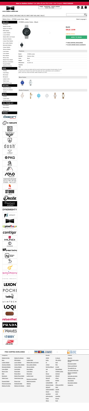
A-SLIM (57, 367)
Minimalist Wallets (7, 45)
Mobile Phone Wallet (8, 59)
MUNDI (57, 380)
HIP (56, 382)
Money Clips (6, 57)
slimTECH (48, 394)
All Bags (5, 70)
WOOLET (48, 387)
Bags (4, 68)
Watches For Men (7, 87)
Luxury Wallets (6, 34)
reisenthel (57, 396)
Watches (5, 85)
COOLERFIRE (49, 382)
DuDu (47, 360)
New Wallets (71, 380)
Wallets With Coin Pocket (9, 37)
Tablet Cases (6, 81)
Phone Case (6, 110)
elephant (57, 373)
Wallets (5, 22)
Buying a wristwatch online (72, 373)
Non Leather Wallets (8, 43)
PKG (56, 364)
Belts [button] (23, 15)
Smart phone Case (7, 83)
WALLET (48, 378)
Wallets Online (6, 19)
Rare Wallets (6, 55)
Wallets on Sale (71, 378)
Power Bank (6, 105)
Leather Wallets (6, 32)
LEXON (57, 389)
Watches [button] (17, 15)
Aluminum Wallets (7, 39)
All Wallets (5, 24)
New (28, 15)
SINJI (56, 387)
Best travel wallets (72, 363)
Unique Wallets (6, 47)
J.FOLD (47, 364)
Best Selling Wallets (72, 382)
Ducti (56, 400)
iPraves (57, 398)
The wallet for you (72, 368)
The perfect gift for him (73, 370)
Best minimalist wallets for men (73, 361)
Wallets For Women (7, 28)
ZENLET (57, 376)
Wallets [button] (5, 15)
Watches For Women (8, 89)
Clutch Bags (6, 72)
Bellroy (57, 391)
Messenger (5, 74)
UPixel (57, 378)
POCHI (47, 391)
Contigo (48, 380)
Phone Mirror (6, 107)
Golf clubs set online (72, 376)
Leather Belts (6, 98)
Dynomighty (48, 376)
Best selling (35, 15)
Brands (5, 113)
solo (47, 369)
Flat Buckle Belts (7, 100)
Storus (47, 400)
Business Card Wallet (8, 61)
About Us (70, 358)
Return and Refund (72, 366)
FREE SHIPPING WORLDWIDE (75, 42)
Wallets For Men (7, 26)
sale (42, 15)
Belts (4, 94)
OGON (47, 358)
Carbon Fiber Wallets (8, 41)
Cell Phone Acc (8, 103)
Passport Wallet (6, 64)
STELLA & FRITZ (59, 385)
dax (47, 371)
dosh (56, 362)
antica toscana (49, 396)
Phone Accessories (6, 383)
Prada (47, 398)
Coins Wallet (6, 53)
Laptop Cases (6, 79)
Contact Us (70, 385)
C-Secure (57, 358)
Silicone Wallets (7, 49)
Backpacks (5, 77)
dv (46, 362)
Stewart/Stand (58, 369)
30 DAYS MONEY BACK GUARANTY (76, 44)
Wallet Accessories (7, 66)
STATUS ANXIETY (50, 389)
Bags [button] (11, 15)
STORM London (31, 54)
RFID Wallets (6, 30)
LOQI (56, 394)
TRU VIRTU (58, 360)
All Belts (5, 96)
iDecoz (47, 373)
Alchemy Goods (49, 385)
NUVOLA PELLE (50, 367)
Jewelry (5, 92)
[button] (21, 32)
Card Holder (6, 51)
